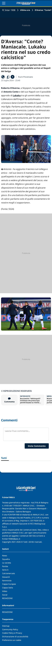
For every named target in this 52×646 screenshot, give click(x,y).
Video (4, 591)
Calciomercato (8, 573)
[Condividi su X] (12, 77)
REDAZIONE (7, 598)
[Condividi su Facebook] (8, 77)
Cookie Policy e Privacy (12, 633)
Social (4, 594)
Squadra (6, 559)
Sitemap (5, 626)
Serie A (5, 570)
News (4, 555)
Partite (5, 566)
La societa (6, 562)
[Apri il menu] (3, 3)
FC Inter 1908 (8, 10)
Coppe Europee (9, 584)
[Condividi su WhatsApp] (3, 77)
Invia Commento (37, 445)
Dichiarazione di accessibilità (15, 636)
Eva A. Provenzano (25, 77)
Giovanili (6, 577)
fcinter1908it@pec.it (11, 539)
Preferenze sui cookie (11, 640)
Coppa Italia (7, 587)
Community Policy (10, 629)
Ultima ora (25, 10)
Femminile (6, 580)
